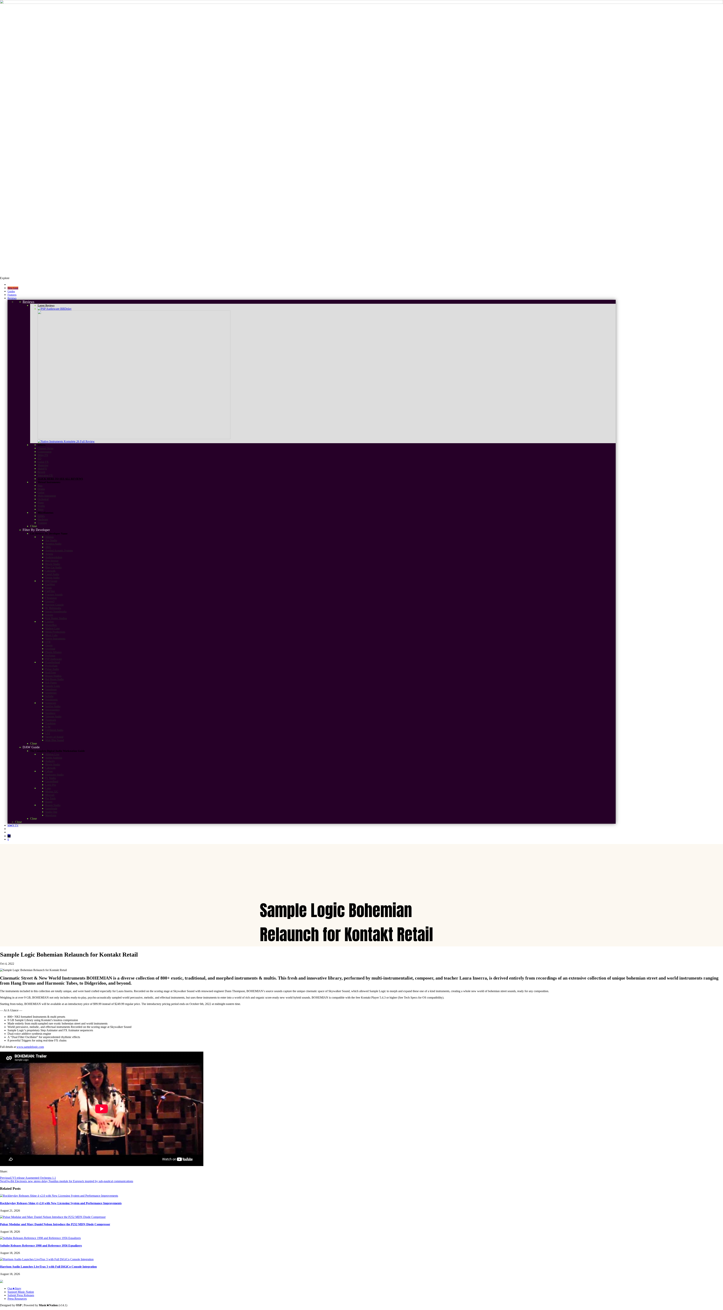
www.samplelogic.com (30, 1046)
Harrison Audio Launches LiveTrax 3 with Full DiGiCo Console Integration (48, 1266)
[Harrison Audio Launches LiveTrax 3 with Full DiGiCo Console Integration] (47, 1259)
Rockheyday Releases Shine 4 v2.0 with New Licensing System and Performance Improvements (61, 1203)
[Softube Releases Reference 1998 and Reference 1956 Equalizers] (40, 1238)
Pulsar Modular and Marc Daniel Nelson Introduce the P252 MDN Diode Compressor (55, 1224)
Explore (4, 278)
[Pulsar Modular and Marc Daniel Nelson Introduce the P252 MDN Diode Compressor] (53, 1217)
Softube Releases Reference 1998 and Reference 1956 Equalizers (41, 1245)
